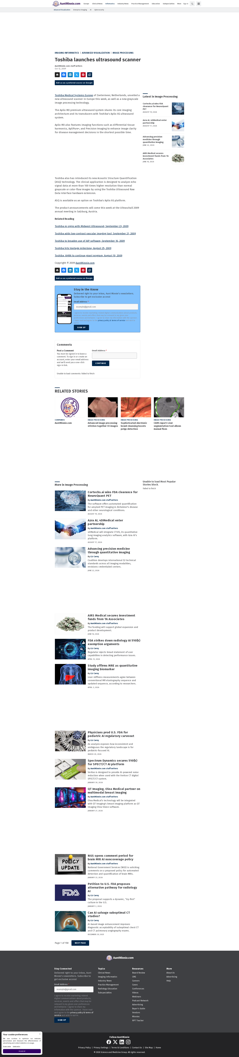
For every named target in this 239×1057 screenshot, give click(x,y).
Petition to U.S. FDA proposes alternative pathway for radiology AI (112, 887)
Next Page (80, 943)
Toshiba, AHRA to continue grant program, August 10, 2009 (88, 255)
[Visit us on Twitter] (115, 1042)
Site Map (149, 1047)
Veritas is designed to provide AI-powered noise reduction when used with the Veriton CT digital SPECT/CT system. (113, 775)
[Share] (63, 74)
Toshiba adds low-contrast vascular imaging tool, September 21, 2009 (95, 233)
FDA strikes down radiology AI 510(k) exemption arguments (114, 642)
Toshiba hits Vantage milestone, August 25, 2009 (83, 248)
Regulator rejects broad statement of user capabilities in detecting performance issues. (112, 654)
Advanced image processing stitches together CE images (103, 424)
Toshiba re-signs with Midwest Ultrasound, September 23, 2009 (91, 226)
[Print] (57, 74)
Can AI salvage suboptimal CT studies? (109, 914)
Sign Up (81, 327)
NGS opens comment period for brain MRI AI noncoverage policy (110, 857)
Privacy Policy (84, 1047)
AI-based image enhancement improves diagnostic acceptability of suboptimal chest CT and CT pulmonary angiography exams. (113, 927)
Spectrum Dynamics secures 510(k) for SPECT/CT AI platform (112, 762)
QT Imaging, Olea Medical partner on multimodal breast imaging (114, 790)
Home (158, 1047)
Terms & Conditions (120, 1047)
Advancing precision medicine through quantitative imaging (153, 139)
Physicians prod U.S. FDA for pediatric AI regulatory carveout (111, 734)
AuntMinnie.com (85, 262)
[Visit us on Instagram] (128, 1042)
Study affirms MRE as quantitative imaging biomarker (113, 667)
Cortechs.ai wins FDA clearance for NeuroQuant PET (155, 106)
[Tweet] (76, 74)
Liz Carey (94, 556)
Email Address (81, 302)
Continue (100, 363)
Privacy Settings (101, 1047)
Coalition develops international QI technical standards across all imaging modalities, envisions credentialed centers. (112, 563)
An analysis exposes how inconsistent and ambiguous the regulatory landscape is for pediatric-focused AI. (110, 747)
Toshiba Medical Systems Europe (74, 95)
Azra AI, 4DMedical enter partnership (155, 121)
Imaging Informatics (67, 52)
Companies (60, 420)
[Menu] (198, 3)
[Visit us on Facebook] (109, 1042)
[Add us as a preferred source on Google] (89, 74)
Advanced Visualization (96, 52)
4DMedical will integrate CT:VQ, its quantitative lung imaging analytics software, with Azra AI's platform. (112, 535)
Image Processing (123, 52)
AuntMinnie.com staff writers (68, 66)
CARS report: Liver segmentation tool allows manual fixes (167, 426)
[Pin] (83, 74)
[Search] (192, 3)
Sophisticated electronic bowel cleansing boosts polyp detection (134, 426)
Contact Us (137, 1047)
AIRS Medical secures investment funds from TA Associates (156, 156)
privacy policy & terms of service (111, 320)
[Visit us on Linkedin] (122, 1042)
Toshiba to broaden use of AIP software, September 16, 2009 (90, 240)
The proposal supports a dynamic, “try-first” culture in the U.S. (111, 901)
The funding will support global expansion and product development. (113, 629)
